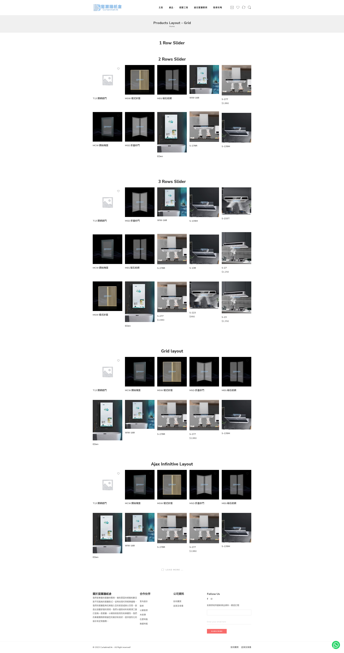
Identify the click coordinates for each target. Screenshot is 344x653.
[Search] (249, 8)
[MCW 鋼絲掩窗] (107, 127)
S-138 (192, 268)
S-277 (225, 99)
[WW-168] (204, 79)
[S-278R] (204, 126)
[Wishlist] (238, 8)
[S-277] (236, 80)
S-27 (224, 267)
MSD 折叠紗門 (132, 145)
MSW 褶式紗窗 (132, 98)
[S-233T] (236, 201)
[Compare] (244, 8)
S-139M (226, 146)
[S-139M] (236, 127)
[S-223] (204, 295)
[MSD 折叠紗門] (140, 127)
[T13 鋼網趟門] (107, 80)
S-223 (192, 312)
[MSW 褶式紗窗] (140, 80)
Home (172, 26)
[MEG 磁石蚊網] (172, 80)
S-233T (226, 218)
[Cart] (232, 8)
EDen (160, 156)
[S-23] (236, 297)
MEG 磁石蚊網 (164, 98)
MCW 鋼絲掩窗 (100, 145)
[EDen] (172, 132)
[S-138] (204, 249)
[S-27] (236, 248)
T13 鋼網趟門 (100, 98)
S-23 (224, 317)
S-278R (193, 145)
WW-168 (194, 97)
